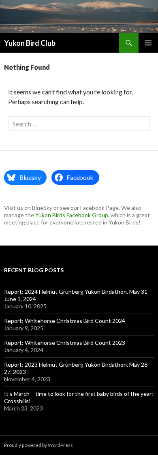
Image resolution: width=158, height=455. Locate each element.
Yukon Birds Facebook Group (71, 214)
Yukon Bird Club (30, 42)
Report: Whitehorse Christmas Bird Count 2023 (64, 342)
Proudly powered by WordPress (38, 445)
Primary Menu (148, 43)
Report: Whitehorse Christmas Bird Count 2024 (64, 320)
